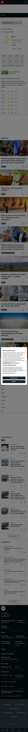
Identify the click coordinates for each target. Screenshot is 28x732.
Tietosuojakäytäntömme (15, 363)
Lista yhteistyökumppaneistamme (9, 373)
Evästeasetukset (14, 378)
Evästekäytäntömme (6, 363)
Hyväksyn (14, 381)
